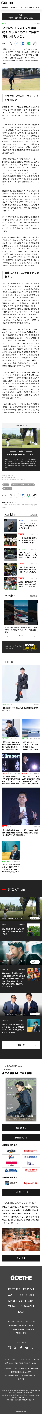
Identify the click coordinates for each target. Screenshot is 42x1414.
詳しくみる (21, 1258)
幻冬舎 (34, 1363)
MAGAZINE (28, 1306)
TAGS (21, 1311)
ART (28, 1321)
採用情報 (21, 1379)
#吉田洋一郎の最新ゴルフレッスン (23, 484)
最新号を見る (21, 1128)
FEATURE (14, 1289)
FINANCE (30, 1329)
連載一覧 (21, 1045)
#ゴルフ (5, 484)
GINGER (36, 1360)
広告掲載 (7, 1368)
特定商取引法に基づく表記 (21, 1372)
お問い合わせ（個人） (12, 1376)
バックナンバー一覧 (21, 1192)
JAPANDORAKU (25, 1360)
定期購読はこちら (21, 1138)
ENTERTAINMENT (16, 1329)
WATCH (14, 8)
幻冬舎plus (9, 1363)
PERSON (5, 8)
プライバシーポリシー (21, 1368)
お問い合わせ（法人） (30, 1376)
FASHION (11, 1321)
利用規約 (34, 1368)
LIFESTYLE (10, 502)
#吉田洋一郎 (7, 488)
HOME (4, 502)
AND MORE (21, 1333)
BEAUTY (22, 1325)
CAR (21, 8)
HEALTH (13, 1325)
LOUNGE (12, 1306)
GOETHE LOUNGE (10, 1360)
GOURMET (29, 8)
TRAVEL (20, 1321)
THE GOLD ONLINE (22, 1363)
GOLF (38, 8)
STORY (29, 1300)
